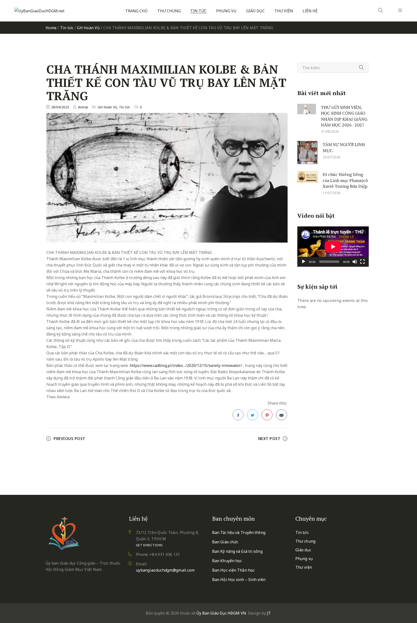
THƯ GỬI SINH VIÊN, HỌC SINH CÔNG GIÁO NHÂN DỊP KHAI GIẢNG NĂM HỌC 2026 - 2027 (344, 116)
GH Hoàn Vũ (88, 27)
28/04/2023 (60, 107)
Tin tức (198, 11)
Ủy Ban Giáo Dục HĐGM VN (221, 613)
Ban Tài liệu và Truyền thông (238, 532)
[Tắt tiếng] (354, 261)
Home (51, 27)
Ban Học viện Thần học (233, 570)
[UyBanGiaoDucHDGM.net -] (39, 11)
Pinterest (267, 414)
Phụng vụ (226, 11)
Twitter (252, 414)
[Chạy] (303, 261)
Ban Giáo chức (225, 542)
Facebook (238, 414)
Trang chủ (136, 11)
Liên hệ (310, 11)
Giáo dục (255, 11)
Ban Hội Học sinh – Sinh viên (238, 579)
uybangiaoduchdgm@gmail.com (165, 570)
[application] (333, 246)
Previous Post (69, 438)
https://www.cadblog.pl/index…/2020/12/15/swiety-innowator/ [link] (186, 365)
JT (269, 613)
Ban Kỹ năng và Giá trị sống (237, 551)
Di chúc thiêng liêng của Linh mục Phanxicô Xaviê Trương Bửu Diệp (345, 180)
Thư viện (283, 11)
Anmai (83, 107)
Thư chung (169, 11)
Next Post (269, 438)
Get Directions (149, 545)
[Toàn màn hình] (362, 261)
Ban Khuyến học (227, 560)
